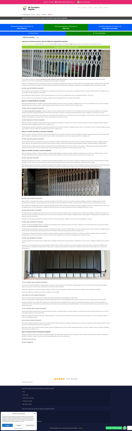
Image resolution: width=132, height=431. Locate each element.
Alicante (96, 7)
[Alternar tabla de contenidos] (37, 37)
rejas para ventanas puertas (28, 44)
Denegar (19, 425)
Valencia (90, 7)
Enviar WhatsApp (100, 33)
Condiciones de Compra (28, 415)
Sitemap (80, 428)
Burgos (100, 7)
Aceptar (7, 425)
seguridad (46, 44)
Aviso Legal (25, 395)
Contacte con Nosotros (60, 47)
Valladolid (105, 7)
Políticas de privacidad (19, 428)
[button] (34, 413)
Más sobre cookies (27, 404)
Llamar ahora (34, 33)
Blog (24, 391)
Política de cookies (27, 401)
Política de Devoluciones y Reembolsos (32, 421)
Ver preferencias (30, 425)
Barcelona (84, 7)
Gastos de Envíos (27, 412)
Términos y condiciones (28, 418)
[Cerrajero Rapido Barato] (33, 8)
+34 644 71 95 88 (73, 47)
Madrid (79, 7)
